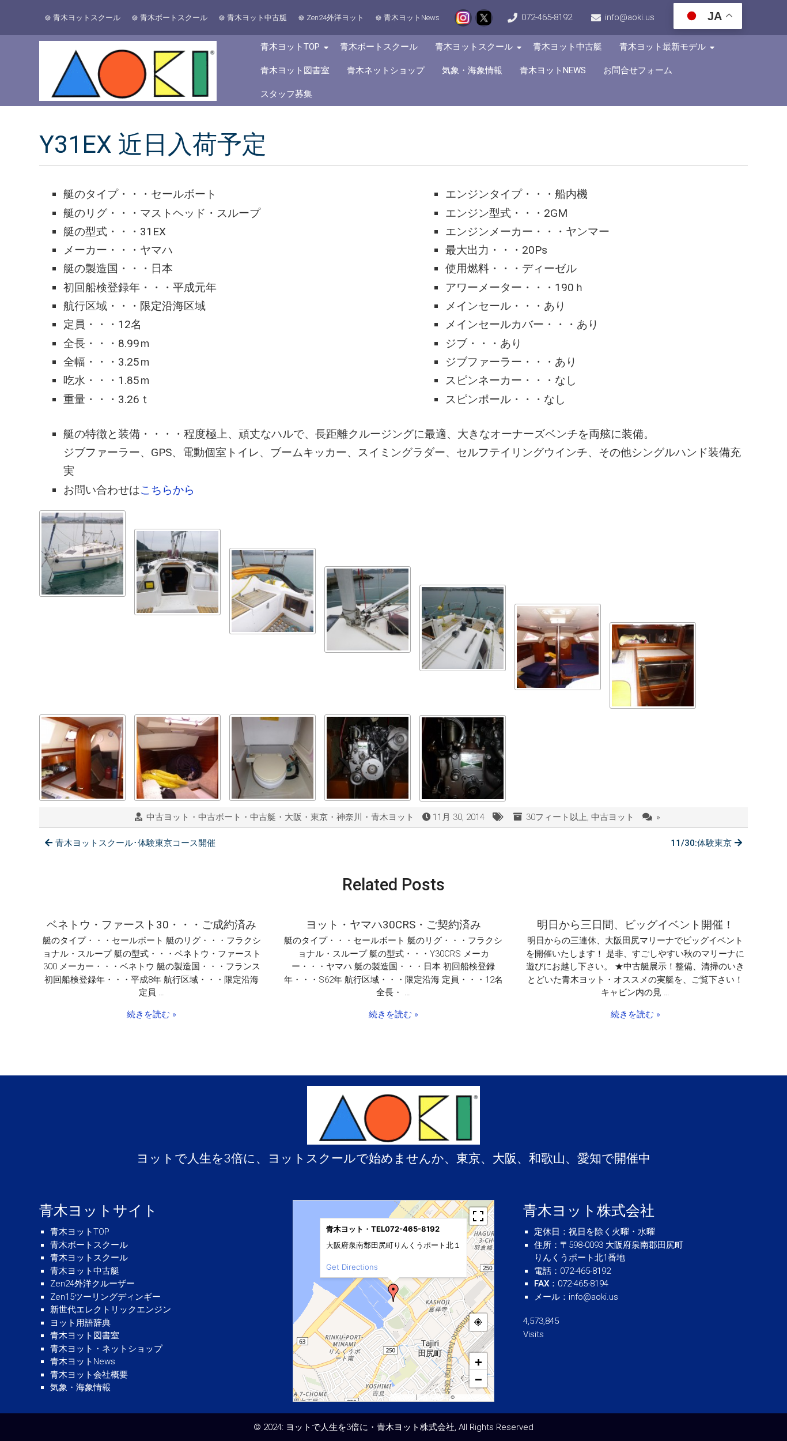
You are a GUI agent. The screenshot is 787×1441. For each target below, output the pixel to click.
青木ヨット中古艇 (257, 17)
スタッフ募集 (286, 94)
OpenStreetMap (473, 1397)
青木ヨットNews (412, 17)
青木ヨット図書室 (295, 70)
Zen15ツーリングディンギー (105, 1297)
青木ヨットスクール (86, 17)
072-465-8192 (546, 17)
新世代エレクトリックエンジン (110, 1309)
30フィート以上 (556, 817)
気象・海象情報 (472, 70)
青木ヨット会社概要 (89, 1374)
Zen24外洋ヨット (335, 17)
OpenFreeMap (433, 1397)
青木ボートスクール (173, 17)
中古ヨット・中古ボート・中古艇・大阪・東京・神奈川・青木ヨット (280, 817)
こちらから (167, 489)
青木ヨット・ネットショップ (106, 1349)
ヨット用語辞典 (80, 1323)
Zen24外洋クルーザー (92, 1283)
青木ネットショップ (386, 70)
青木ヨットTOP (290, 47)
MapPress (403, 1397)
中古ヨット (612, 817)
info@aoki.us (629, 17)
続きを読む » (151, 1014)
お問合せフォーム (637, 70)
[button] (393, 1293)
